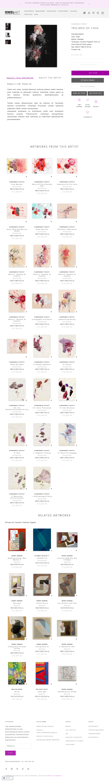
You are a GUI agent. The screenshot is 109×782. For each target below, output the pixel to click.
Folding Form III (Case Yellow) (17, 647)
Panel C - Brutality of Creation (42, 275)
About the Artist (50, 78)
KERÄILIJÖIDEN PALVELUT (45, 726)
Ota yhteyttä (70, 730)
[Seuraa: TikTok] (23, 769)
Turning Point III (42, 646)
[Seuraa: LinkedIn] (28, 769)
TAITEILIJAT (28, 14)
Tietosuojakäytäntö (96, 730)
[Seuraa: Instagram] (12, 769)
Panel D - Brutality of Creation (17, 275)
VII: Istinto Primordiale (42, 408)
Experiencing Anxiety (67, 319)
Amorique (17, 603)
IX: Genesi (67, 364)
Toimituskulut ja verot (74, 741)
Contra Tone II (42, 603)
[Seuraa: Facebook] (6, 769)
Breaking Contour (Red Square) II (17, 559)
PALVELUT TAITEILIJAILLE (45, 736)
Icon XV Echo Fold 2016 (67, 603)
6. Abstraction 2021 (67, 646)
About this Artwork (20, 78)
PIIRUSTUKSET (63, 11)
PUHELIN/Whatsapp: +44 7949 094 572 (19, 761)
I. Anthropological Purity (42, 496)
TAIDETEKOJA (29, 11)
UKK (67, 733)
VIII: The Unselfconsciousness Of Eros (17, 408)
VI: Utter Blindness (67, 408)
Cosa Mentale (16, 184)
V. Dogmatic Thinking (42, 453)
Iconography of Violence (42, 319)
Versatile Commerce (54, 775)
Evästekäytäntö (94, 733)
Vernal (17, 691)
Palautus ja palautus (74, 737)
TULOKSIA (73, 11)
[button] (7, 778)
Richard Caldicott (42, 555)
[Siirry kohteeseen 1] (8, 26)
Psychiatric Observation (67, 229)
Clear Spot (42, 691)
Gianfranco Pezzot (79, 24)
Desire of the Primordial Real (42, 185)
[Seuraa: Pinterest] (17, 769)
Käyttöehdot (93, 726)
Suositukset (70, 744)
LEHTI (36, 14)
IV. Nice (17, 453)
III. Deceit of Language (67, 453)
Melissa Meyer (17, 689)
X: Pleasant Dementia (42, 364)
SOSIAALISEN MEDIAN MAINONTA (48, 740)
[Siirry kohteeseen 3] (8, 41)
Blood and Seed (17, 364)
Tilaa (10, 753)
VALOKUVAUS (52, 11)
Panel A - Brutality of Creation (17, 320)
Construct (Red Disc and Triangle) (67, 559)
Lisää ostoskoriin (87, 65)
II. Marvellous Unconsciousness (17, 497)
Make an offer (79, 93)
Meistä (68, 726)
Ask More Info (96, 93)
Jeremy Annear (16, 555)
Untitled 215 (42, 558)
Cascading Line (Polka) (67, 691)
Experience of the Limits (67, 184)
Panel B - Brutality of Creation (67, 275)
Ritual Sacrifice (42, 229)
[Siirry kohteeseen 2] (8, 35)
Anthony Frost (42, 689)
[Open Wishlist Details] (93, 13)
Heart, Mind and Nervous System (17, 230)
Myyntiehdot (93, 737)
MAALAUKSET (40, 11)
